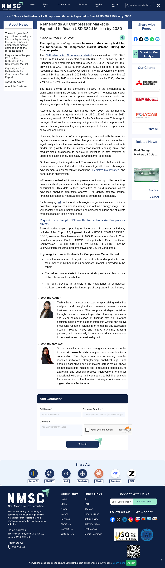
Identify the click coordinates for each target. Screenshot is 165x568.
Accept (131, 562)
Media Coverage (93, 534)
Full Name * (46, 409)
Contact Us (67, 529)
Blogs (64, 504)
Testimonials (90, 529)
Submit (82, 444)
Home (8, 16)
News (18, 16)
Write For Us (67, 534)
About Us (66, 524)
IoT (59, 202)
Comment (45, 421)
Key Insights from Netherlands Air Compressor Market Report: (16, 73)
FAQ (86, 504)
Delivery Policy (92, 524)
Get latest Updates (145, 501)
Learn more (119, 562)
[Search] (128, 5)
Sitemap (88, 509)
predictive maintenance (105, 170)
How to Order (91, 514)
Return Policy (91, 519)
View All (153, 128)
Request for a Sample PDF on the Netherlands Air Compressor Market (17, 59)
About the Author (15, 81)
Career (64, 514)
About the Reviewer (16, 86)
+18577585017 (18, 547)
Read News (154, 190)
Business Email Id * (92, 409)
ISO (86, 499)
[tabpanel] (146, 170)
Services (65, 519)
